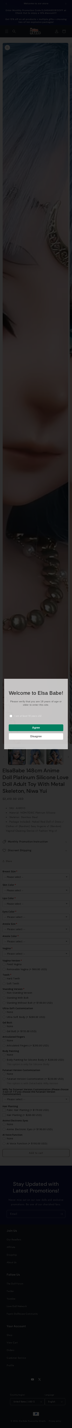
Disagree (36, 736)
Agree (36, 727)
